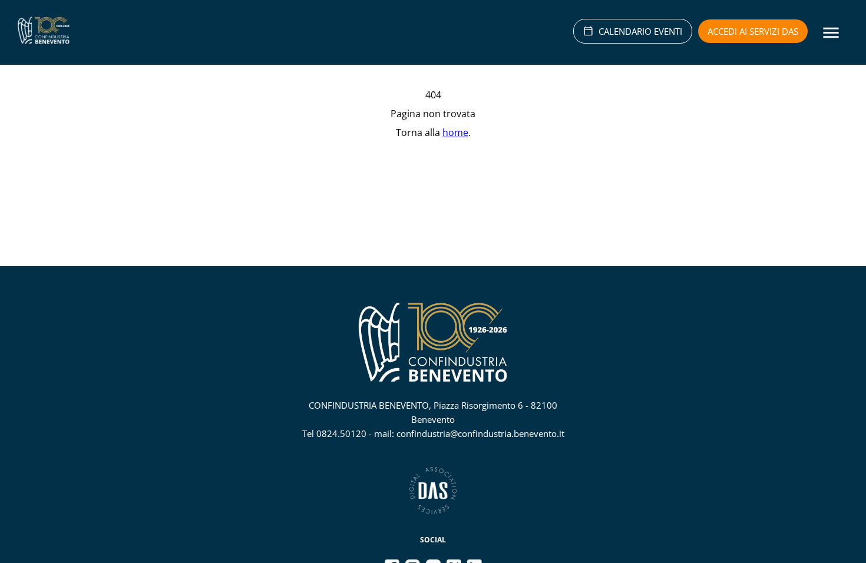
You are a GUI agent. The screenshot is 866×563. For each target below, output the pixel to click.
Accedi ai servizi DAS (753, 31)
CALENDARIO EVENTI (640, 31)
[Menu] (831, 32)
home (455, 132)
